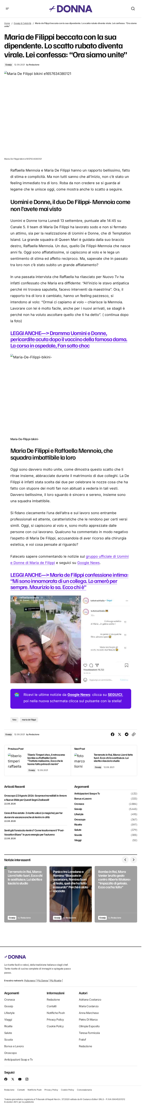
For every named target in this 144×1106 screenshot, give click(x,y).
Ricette (78, 824)
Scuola (78, 835)
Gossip (8, 64)
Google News (88, 563)
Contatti (51, 1006)
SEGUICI (115, 695)
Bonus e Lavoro (83, 798)
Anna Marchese (89, 1013)
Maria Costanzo (89, 1006)
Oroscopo (80, 819)
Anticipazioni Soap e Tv (87, 793)
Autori (83, 993)
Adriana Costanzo (90, 999)
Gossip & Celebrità (22, 23)
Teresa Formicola (89, 1033)
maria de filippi (29, 719)
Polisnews (29, 980)
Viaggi (77, 840)
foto (14, 719)
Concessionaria (84, 1089)
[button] (7, 9)
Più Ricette (55, 980)
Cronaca (79, 804)
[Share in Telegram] (126, 734)
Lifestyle (78, 814)
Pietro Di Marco (88, 1019)
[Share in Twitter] (119, 734)
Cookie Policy (55, 1026)
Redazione (53, 999)
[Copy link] (133, 734)
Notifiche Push (56, 1013)
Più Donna (42, 980)
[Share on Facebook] (112, 734)
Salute (77, 829)
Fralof (82, 1039)
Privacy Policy (55, 1019)
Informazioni (55, 993)
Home (7, 23)
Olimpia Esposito (89, 1026)
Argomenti (11, 993)
